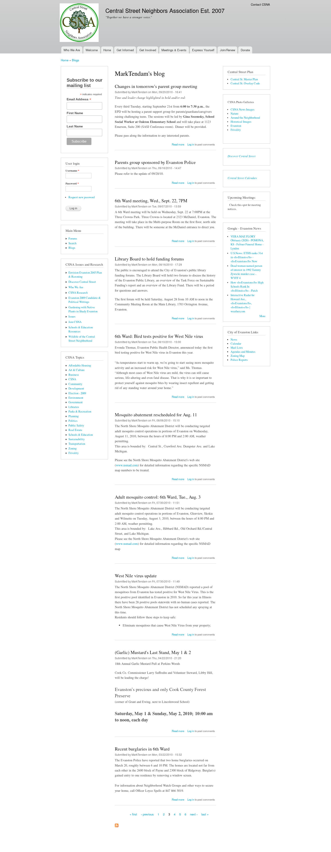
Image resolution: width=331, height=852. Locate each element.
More (262, 316)
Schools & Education (80, 435)
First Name (75, 113)
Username (72, 171)
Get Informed (125, 50)
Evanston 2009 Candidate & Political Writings (84, 300)
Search (72, 243)
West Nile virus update (136, 576)
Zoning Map (238, 356)
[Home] (79, 23)
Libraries (73, 407)
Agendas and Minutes (243, 352)
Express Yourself (203, 50)
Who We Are (71, 50)
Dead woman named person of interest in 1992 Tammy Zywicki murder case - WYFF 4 (246, 272)
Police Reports (239, 360)
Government (75, 402)
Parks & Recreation (79, 411)
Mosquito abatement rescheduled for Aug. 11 (156, 415)
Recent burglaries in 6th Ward (142, 749)
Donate (245, 50)
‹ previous (147, 814)
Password (72, 183)
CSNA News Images (242, 109)
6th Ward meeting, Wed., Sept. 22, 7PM (151, 201)
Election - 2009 (77, 393)
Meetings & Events (173, 50)
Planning (73, 416)
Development (76, 388)
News (234, 339)
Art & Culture (76, 370)
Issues (71, 316)
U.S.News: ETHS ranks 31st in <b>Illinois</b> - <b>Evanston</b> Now (247, 257)
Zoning (72, 448)
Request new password (81, 197)
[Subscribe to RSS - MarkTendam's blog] (116, 824)
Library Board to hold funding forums (149, 259)
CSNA (72, 379)
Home (107, 50)
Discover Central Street (82, 282)
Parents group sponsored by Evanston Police (155, 162)
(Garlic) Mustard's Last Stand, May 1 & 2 (153, 652)
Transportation (76, 444)
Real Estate (75, 430)
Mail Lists (237, 348)
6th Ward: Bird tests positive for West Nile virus (159, 336)
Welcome (92, 50)
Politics (72, 421)
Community (75, 384)
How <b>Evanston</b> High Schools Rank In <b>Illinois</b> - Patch (247, 286)
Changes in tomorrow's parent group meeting (156, 86)
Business (73, 375)
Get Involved (147, 50)
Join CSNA (75, 322)
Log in (190, 144)
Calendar (236, 343)
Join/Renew (227, 50)
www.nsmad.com (127, 465)
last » (205, 814)
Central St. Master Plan (244, 79)
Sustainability (76, 439)
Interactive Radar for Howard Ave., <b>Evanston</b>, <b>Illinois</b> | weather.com (242, 303)
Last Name (75, 126)
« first (133, 814)
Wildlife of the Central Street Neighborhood (81, 339)
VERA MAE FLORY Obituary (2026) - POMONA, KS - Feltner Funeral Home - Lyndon (247, 243)
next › (193, 814)
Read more (178, 144)
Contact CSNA (260, 4)
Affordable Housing (79, 365)
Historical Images (241, 122)
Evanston (236, 126)
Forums (72, 238)
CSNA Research (78, 293)
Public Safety (76, 425)
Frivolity (73, 453)
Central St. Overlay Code (245, 83)
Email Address (79, 99)
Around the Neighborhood (245, 118)
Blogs (75, 60)
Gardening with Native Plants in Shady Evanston (82, 309)
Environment (75, 398)
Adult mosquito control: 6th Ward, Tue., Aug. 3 (158, 497)
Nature (234, 113)
